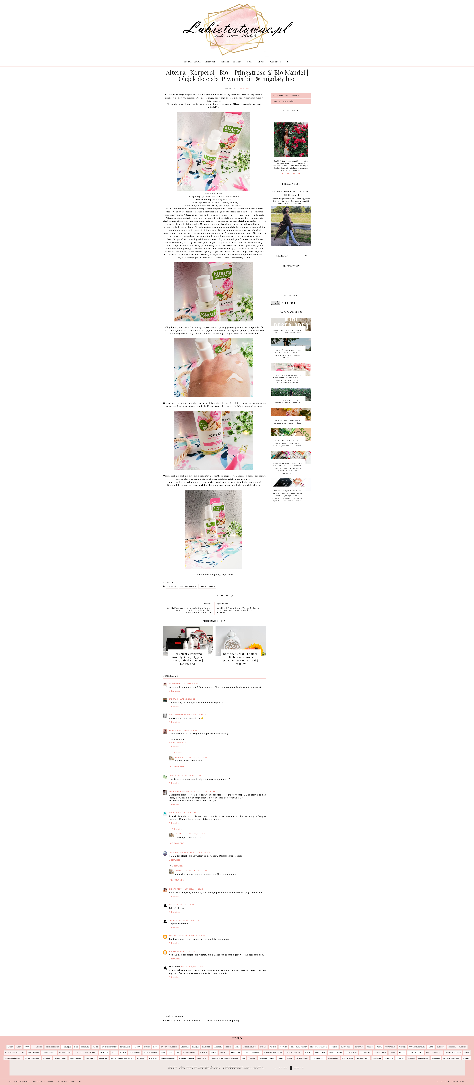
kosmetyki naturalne (273, 1052)
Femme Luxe (125, 1047)
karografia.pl (457, 1081)
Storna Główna (192, 62)
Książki (225, 62)
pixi (243, 1058)
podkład (252, 1058)
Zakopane (440, 1047)
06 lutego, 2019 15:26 (184, 905)
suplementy (423, 1058)
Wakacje (402, 1047)
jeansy (213, 1052)
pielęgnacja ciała (188, 586)
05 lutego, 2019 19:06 (193, 889)
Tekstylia (359, 1047)
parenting (141, 1058)
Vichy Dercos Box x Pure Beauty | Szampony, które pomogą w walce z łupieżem (287, 443)
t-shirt (466, 1058)
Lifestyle (210, 62)
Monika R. (173, 730)
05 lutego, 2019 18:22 (203, 852)
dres (163, 1052)
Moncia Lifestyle (177, 743)
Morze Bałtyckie (249, 1047)
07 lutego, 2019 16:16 (189, 920)
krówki (393, 1052)
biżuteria (104, 1052)
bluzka (123, 1052)
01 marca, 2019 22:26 (198, 936)
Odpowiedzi (178, 752)
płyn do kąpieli (302, 1058)
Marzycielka (175, 683)
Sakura (173, 699)
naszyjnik (103, 1058)
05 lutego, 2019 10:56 (191, 776)
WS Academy (390, 1047)
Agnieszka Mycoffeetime (181, 791)
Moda (250, 62)
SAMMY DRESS (346, 1047)
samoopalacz (347, 1058)
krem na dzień (351, 1052)
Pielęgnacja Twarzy (299, 1047)
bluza (114, 1052)
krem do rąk (320, 1052)
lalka (466, 1052)
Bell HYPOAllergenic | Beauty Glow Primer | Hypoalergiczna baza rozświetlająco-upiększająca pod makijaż (189, 610)
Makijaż (195, 1047)
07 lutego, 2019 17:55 (197, 757)
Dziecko (237, 62)
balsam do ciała (49, 1052)
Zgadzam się (299, 1068)
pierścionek (202, 1058)
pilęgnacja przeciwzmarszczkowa (224, 1058)
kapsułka (224, 1052)
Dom (76, 1047)
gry (177, 1052)
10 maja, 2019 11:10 (186, 951)
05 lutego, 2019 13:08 (204, 791)
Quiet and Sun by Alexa (181, 852)
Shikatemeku (175, 889)
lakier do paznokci (433, 1052)
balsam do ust (65, 1052)
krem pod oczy (380, 1052)
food (170, 1052)
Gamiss (147, 1047)
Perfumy (283, 1047)
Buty (27, 1047)
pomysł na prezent (266, 1058)
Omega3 (263, 1047)
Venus (172, 813)
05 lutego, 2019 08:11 (189, 730)
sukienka (400, 1058)
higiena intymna (190, 1052)
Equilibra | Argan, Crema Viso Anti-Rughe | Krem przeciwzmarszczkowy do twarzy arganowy (239, 610)
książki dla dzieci (416, 1052)
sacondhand (333, 1058)
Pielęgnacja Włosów (318, 1047)
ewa (171, 905)
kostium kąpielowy (293, 1052)
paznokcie (153, 1058)
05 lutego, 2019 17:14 (186, 813)
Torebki (370, 1047)
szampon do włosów (451, 1058)
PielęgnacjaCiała (207, 586)
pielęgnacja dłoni (186, 1058)
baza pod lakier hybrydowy (86, 1052)
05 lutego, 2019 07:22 (197, 715)
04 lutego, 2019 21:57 (187, 699)
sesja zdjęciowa (362, 1058)
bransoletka (135, 1052)
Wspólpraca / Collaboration (286, 96)
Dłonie (95, 1047)
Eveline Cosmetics (109, 1047)
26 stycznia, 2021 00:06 (192, 967)
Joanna (179, 757)
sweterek (436, 1058)
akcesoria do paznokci (457, 1047)
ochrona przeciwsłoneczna (122, 1058)
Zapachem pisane (177, 715)
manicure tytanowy (13, 1058)
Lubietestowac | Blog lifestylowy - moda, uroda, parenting (51, 1081)
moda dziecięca (76, 1058)
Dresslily (85, 1047)
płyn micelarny (318, 1058)
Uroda (261, 62)
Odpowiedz (175, 691)
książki (402, 1052)
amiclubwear (33, 1052)
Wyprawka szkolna (417, 1047)
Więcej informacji (280, 1068)
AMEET (10, 1047)
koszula (308, 1052)
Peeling (273, 1047)
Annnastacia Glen (178, 936)
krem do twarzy (335, 1052)
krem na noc (366, 1052)
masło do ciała (60, 1058)
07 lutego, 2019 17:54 (197, 870)
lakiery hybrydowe (453, 1052)
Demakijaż (67, 1047)
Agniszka (173, 920)
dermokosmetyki (151, 1052)
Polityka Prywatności (283, 101)
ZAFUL (431, 1047)
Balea (19, 1047)
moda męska (91, 1058)
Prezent (334, 1047)
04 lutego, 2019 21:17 (193, 683)
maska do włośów (32, 1058)
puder (289, 1058)
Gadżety (137, 1047)
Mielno (228, 1047)
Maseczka (218, 1047)
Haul (155, 1047)
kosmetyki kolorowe (252, 1052)
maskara (46, 1058)
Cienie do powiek (52, 1047)
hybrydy (203, 1052)
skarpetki (377, 1058)
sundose (411, 1058)
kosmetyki (172, 586)
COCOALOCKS (37, 1047)
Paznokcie (275, 62)
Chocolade (174, 776)
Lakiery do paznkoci (169, 1047)
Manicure (206, 1047)
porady (281, 1058)
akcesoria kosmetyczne (14, 1052)
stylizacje (389, 1058)
